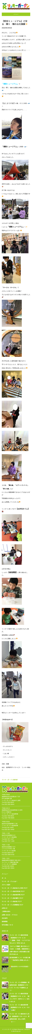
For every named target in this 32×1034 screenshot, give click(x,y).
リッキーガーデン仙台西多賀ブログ (13, 894)
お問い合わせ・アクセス (9, 915)
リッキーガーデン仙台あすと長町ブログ (14, 888)
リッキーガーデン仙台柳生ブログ (12, 898)
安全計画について (7, 925)
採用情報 (4, 921)
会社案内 (4, 918)
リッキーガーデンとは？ (9, 881)
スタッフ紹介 (6, 884)
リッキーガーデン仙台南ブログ (12, 901)
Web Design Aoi (17, 1031)
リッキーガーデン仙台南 (9, 779)
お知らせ (4, 908)
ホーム (4, 878)
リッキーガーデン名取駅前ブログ (12, 904)
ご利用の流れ (6, 911)
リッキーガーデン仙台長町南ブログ (13, 891)
